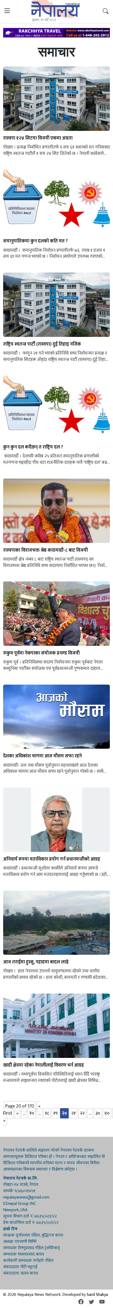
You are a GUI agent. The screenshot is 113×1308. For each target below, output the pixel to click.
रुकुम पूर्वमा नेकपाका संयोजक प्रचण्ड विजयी (41, 653)
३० (97, 1113)
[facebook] (81, 1302)
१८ (47, 1113)
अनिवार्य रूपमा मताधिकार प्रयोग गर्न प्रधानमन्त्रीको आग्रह (51, 859)
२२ (82, 1113)
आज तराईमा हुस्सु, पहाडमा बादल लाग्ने (36, 962)
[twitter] (91, 1302)
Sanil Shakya (97, 1294)
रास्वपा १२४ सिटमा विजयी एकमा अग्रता (38, 138)
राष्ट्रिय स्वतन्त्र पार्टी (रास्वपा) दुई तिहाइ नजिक (42, 344)
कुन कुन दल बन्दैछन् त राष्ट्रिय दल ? (33, 447)
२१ (73, 1113)
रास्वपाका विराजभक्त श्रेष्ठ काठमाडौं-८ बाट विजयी (45, 550)
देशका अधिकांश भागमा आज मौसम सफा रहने (42, 756)
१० (31, 1113)
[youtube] (102, 1302)
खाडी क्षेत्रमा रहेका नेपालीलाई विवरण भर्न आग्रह (43, 1065)
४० (107, 1113)
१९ (55, 1113)
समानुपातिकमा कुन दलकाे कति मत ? (35, 241)
